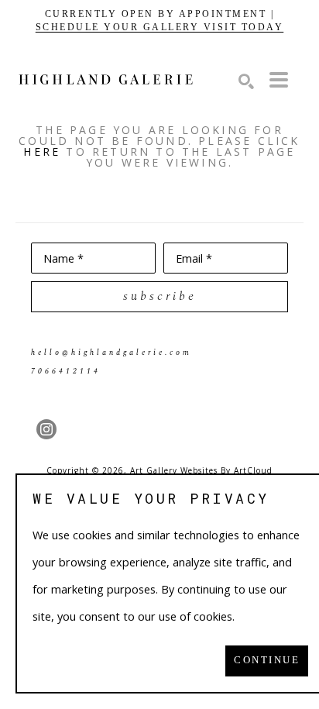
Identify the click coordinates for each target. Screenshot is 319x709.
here (41, 151)
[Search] (246, 81)
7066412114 (66, 371)
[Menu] (278, 80)
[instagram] (46, 429)
